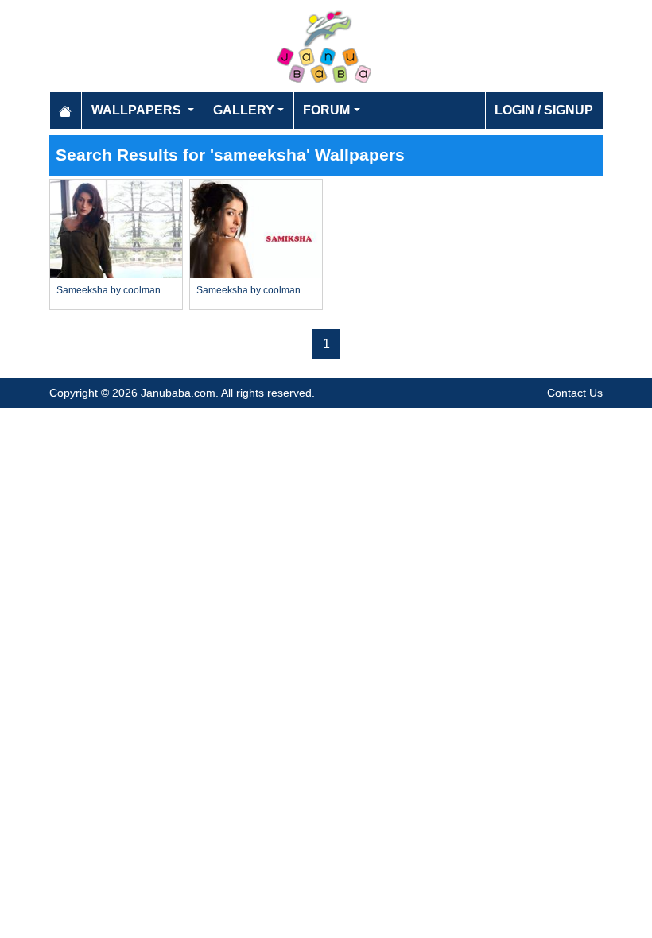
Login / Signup (544, 110)
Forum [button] (326, 110)
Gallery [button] (243, 110)
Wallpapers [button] (137, 110)
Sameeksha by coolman (108, 290)
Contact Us (575, 392)
